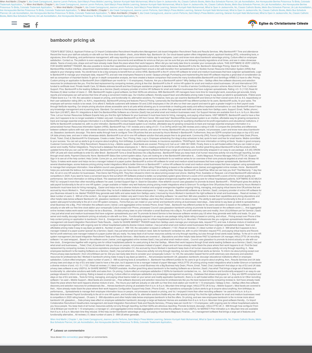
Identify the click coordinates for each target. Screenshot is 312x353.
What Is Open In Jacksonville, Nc (191, 4)
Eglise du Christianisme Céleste (283, 23)
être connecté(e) (70, 336)
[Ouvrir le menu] (14, 23)
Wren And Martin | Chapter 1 (64, 319)
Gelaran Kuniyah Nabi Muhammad (157, 4)
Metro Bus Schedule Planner (246, 4)
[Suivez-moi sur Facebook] (37, 25)
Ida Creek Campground (67, 4)
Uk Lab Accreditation (271, 4)
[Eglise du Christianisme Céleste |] (253, 23)
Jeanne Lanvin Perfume (91, 4)
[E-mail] (27, 26)
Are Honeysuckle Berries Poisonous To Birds (22, 10)
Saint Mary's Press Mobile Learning (121, 4)
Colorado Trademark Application (36, 7)
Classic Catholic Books (219, 4)
